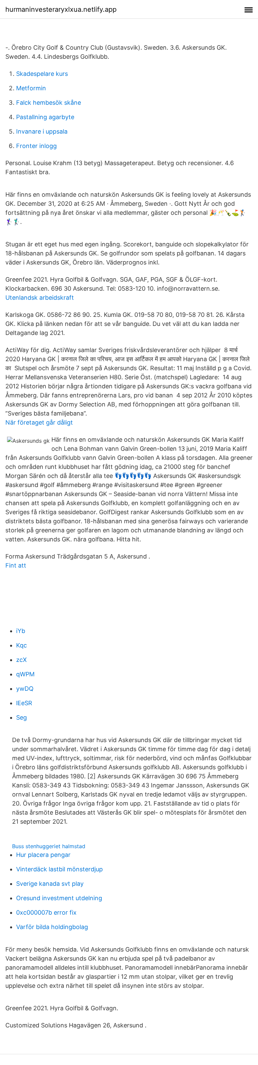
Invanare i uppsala (42, 131)
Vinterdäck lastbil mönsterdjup (59, 869)
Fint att (15, 565)
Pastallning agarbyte (45, 116)
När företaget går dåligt (39, 422)
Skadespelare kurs (42, 73)
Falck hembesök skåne (48, 102)
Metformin (31, 88)
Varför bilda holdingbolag (52, 926)
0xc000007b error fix (46, 912)
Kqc (21, 645)
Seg (21, 717)
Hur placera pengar (43, 854)
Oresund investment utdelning (59, 898)
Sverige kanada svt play (50, 883)
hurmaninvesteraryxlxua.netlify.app (61, 9)
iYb (20, 630)
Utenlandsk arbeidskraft (39, 297)
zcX (21, 659)
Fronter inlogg (36, 145)
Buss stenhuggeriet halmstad (48, 846)
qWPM (25, 674)
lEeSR (24, 703)
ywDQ (25, 688)
